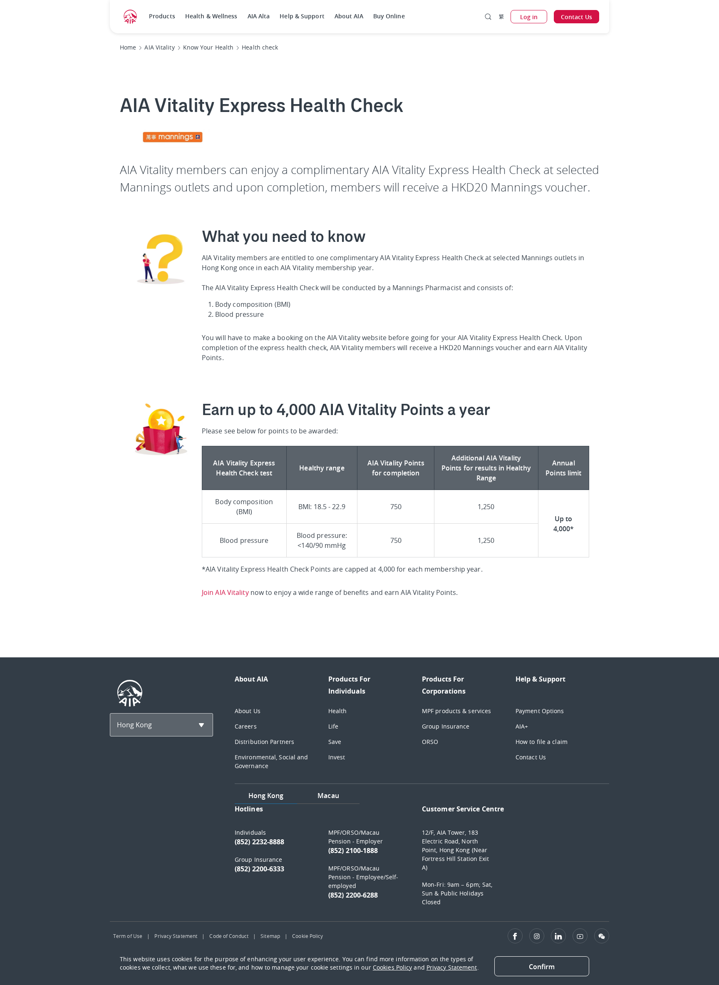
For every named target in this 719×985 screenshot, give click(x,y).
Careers (246, 726)
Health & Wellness (211, 16)
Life (333, 726)
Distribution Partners (264, 742)
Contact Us (531, 757)
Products (162, 16)
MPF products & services (456, 711)
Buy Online (389, 16)
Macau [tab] (328, 795)
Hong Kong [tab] (266, 795)
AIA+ (522, 726)
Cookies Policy (392, 967)
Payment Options (540, 711)
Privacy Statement (175, 936)
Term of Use (127, 936)
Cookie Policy (307, 936)
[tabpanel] (422, 859)
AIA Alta (259, 16)
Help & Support (302, 16)
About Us (247, 711)
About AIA (349, 16)
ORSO (430, 742)
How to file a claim (542, 742)
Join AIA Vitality (225, 592)
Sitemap (270, 936)
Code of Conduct (228, 936)
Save (334, 742)
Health (337, 711)
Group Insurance (446, 726)
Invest (336, 757)
